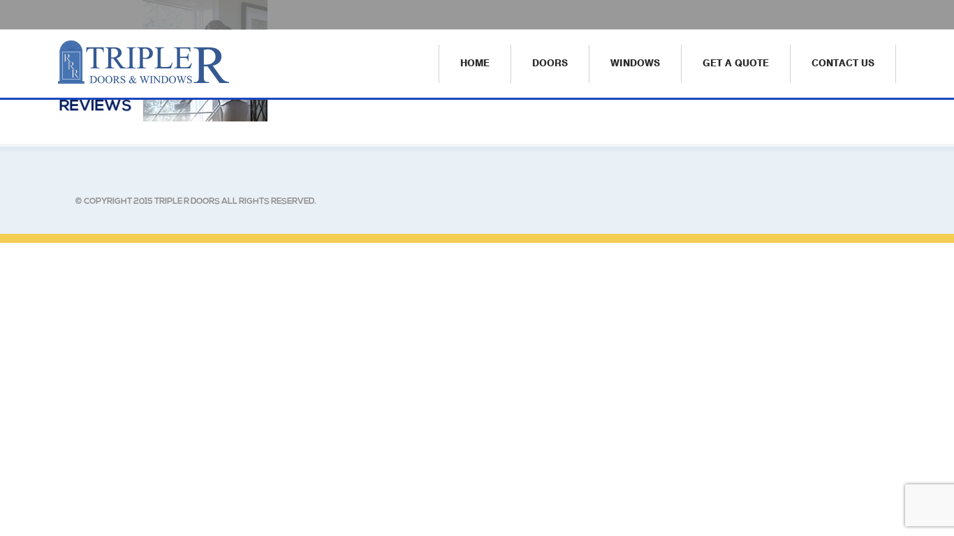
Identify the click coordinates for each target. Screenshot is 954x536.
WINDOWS (635, 62)
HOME (475, 62)
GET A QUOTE (736, 62)
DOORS (550, 62)
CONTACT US (843, 62)
